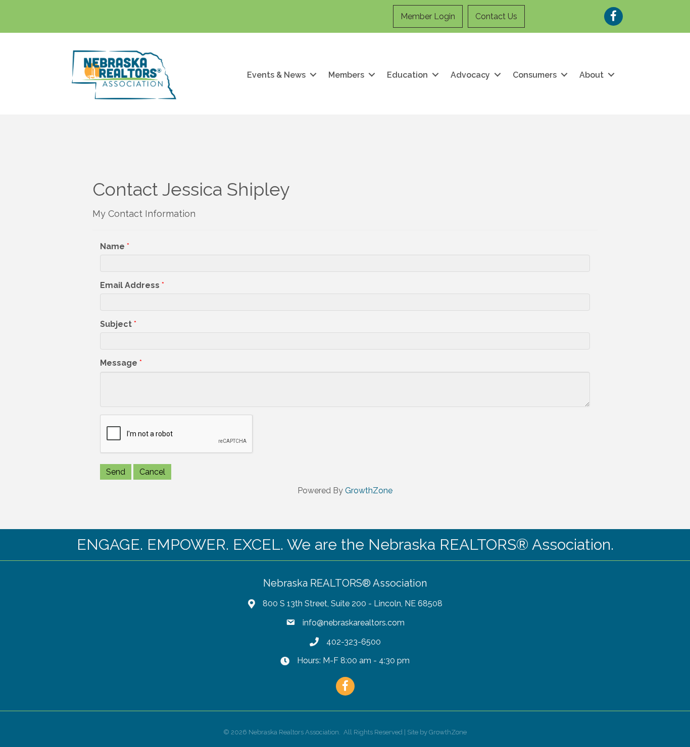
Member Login (428, 16)
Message (118, 363)
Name (112, 246)
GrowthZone (368, 490)
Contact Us (496, 16)
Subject (116, 324)
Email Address (130, 285)
